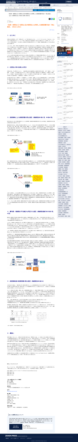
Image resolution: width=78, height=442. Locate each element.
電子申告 (60, 188)
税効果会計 (60, 186)
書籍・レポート (45, 5)
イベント (60, 153)
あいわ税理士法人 (10, 21)
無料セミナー (65, 128)
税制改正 (68, 130)
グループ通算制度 (61, 151)
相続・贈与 (60, 130)
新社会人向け (69, 144)
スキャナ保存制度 (66, 207)
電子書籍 (62, 177)
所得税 (65, 137)
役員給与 (60, 170)
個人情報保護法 (64, 188)
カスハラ (60, 193)
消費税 (59, 132)
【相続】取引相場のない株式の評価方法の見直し (68, 82)
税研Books (63, 195)
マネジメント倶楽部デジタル (66, 132)
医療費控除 (64, 186)
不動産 (69, 160)
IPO (62, 160)
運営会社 (7, 438)
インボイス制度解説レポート (63, 135)
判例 (63, 153)
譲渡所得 (64, 156)
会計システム (60, 207)
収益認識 (63, 181)
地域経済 (63, 202)
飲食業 (69, 216)
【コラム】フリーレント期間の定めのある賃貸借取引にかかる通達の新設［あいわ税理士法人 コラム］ (68, 88)
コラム (67, 5)
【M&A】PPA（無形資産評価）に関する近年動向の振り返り (67, 94)
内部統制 (67, 179)
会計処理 (63, 149)
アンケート (65, 174)
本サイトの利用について (15, 438)
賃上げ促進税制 (61, 165)
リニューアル (65, 205)
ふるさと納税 (60, 158)
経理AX (60, 181)
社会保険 (69, 137)
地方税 (67, 202)
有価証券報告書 (67, 163)
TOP (11, 5)
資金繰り (65, 158)
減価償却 (67, 184)
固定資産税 (65, 167)
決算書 (66, 160)
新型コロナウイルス (61, 139)
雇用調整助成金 (66, 165)
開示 (63, 179)
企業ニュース (56, 5)
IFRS (59, 163)
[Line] (54, 19)
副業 (59, 177)
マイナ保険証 (60, 212)
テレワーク (60, 156)
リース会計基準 (61, 167)
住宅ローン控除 (65, 172)
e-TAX (68, 186)
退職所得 (60, 195)
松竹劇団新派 (60, 205)
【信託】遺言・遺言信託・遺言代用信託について (68, 100)
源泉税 (66, 216)
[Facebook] (52, 19)
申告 (69, 177)
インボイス (64, 130)
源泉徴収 (60, 160)
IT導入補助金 (67, 181)
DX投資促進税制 (64, 170)
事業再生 (68, 158)
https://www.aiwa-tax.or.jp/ (65, 43)
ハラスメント (67, 198)
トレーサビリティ (63, 200)
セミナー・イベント (33, 5)
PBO (59, 200)
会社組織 (66, 151)
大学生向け (64, 146)
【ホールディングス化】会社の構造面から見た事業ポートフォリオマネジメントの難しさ (68, 112)
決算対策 (60, 146)
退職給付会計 (60, 142)
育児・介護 (60, 179)
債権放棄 (60, 214)
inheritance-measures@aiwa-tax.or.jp (30, 370)
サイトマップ (23, 438)
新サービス (60, 172)
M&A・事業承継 (61, 137)
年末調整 (66, 153)
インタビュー (69, 156)
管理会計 (67, 149)
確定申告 (60, 149)
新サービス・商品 (22, 5)
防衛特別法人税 (66, 212)
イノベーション (61, 209)
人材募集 (60, 184)
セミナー (62, 163)
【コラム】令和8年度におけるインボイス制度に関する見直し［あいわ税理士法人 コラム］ (68, 106)
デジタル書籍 (60, 174)
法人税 (65, 142)
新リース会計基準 (61, 216)
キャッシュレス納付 (61, 198)
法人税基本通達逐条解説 (62, 191)
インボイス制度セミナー (62, 144)
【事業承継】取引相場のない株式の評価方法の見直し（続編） (68, 64)
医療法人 (63, 184)
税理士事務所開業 (64, 193)
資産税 (70, 205)
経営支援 (67, 139)
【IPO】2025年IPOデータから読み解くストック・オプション (68, 118)
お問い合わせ (29, 438)
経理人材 (68, 200)
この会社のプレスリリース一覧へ (67, 123)
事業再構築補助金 (66, 209)
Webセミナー (60, 128)
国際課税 (60, 202)
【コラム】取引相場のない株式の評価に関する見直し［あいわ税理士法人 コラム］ (68, 70)
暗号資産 (66, 177)
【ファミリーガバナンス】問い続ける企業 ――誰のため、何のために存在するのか (68, 76)
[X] (50, 19)
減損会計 (63, 214)
